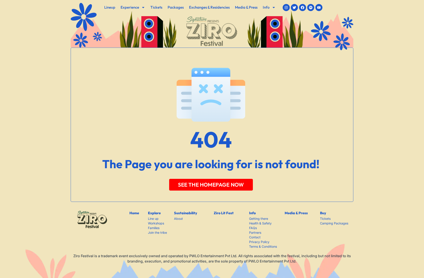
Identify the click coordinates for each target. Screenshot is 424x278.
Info (266, 7)
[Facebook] (302, 7)
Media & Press (246, 7)
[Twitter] (294, 7)
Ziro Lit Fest (224, 213)
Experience (130, 7)
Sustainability (185, 213)
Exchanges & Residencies (209, 7)
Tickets (156, 7)
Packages (176, 7)
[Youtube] (318, 7)
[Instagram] (286, 7)
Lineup (109, 7)
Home (134, 213)
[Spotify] (310, 7)
